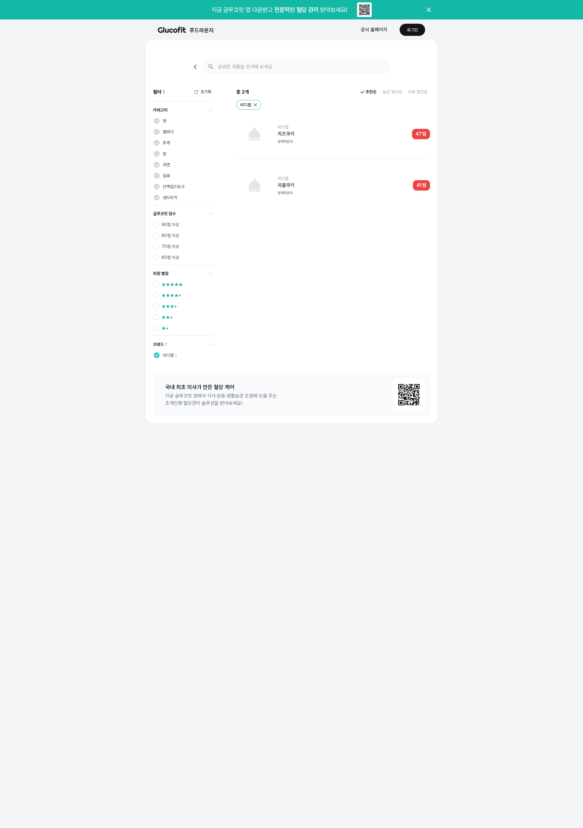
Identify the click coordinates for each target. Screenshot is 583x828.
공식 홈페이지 (374, 30)
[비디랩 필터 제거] (255, 105)
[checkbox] (156, 121)
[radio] (156, 225)
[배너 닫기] (429, 10)
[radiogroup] (183, 241)
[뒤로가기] (195, 66)
